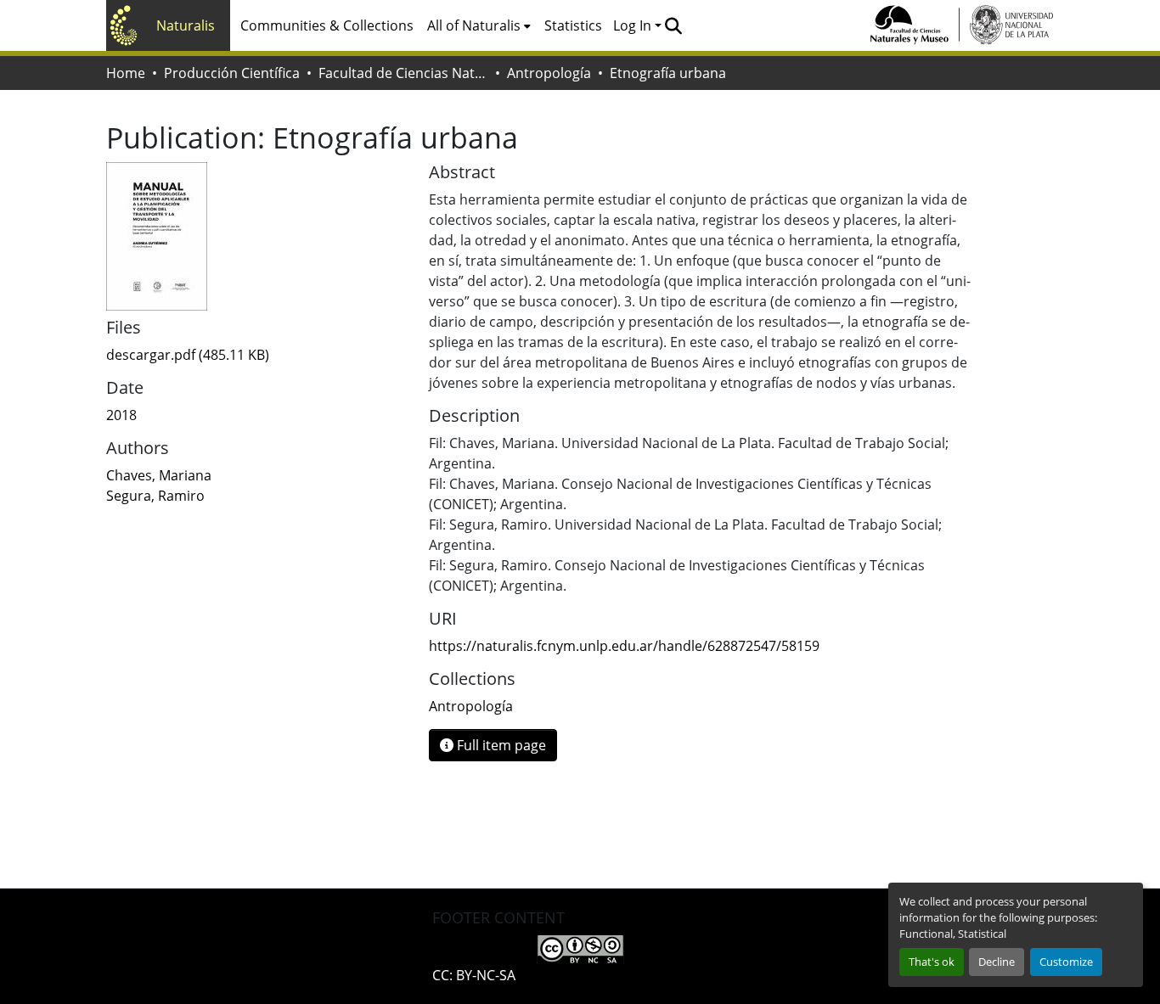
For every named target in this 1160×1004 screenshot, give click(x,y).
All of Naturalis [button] (474, 25)
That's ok (931, 961)
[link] (257, 355)
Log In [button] (634, 25)
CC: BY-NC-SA (473, 975)
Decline (996, 961)
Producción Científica (232, 73)
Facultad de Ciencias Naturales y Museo (403, 73)
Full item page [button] (499, 745)
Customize (1066, 961)
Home (125, 73)
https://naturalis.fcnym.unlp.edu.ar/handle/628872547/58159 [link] (624, 646)
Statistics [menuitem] (573, 25)
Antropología (549, 73)
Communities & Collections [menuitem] (327, 25)
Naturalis (185, 25)
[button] (673, 25)
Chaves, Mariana (158, 475)
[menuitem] (479, 25)
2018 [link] (121, 415)
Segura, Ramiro (155, 495)
